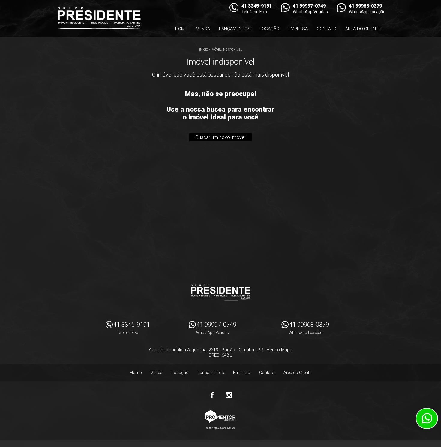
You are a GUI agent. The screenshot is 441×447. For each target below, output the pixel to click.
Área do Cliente (363, 29)
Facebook (212, 395)
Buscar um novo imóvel (220, 137)
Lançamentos (234, 29)
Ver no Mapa (279, 349)
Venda (203, 29)
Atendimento (427, 418)
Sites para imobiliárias (220, 428)
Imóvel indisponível (226, 49)
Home (181, 29)
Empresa (298, 29)
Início (203, 49)
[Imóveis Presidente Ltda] (99, 18)
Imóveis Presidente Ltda (220, 292)
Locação (269, 29)
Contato (326, 29)
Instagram (229, 395)
